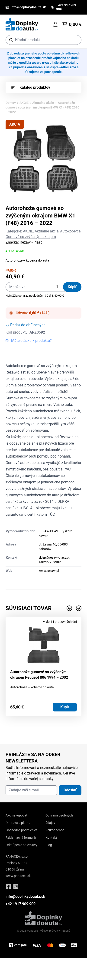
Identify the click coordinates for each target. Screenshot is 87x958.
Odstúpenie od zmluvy (21, 845)
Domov (11, 103)
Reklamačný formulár (21, 837)
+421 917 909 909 (20, 904)
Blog (48, 845)
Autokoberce (70, 231)
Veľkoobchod (54, 830)
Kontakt (51, 837)
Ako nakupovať (16, 815)
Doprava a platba (18, 823)
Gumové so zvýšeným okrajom (31, 237)
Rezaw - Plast (31, 242)
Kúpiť (72, 287)
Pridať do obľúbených (27, 325)
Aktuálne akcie (43, 103)
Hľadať (75, 40)
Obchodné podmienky (21, 830)
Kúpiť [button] (64, 707)
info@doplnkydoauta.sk (25, 896)
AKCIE (24, 103)
